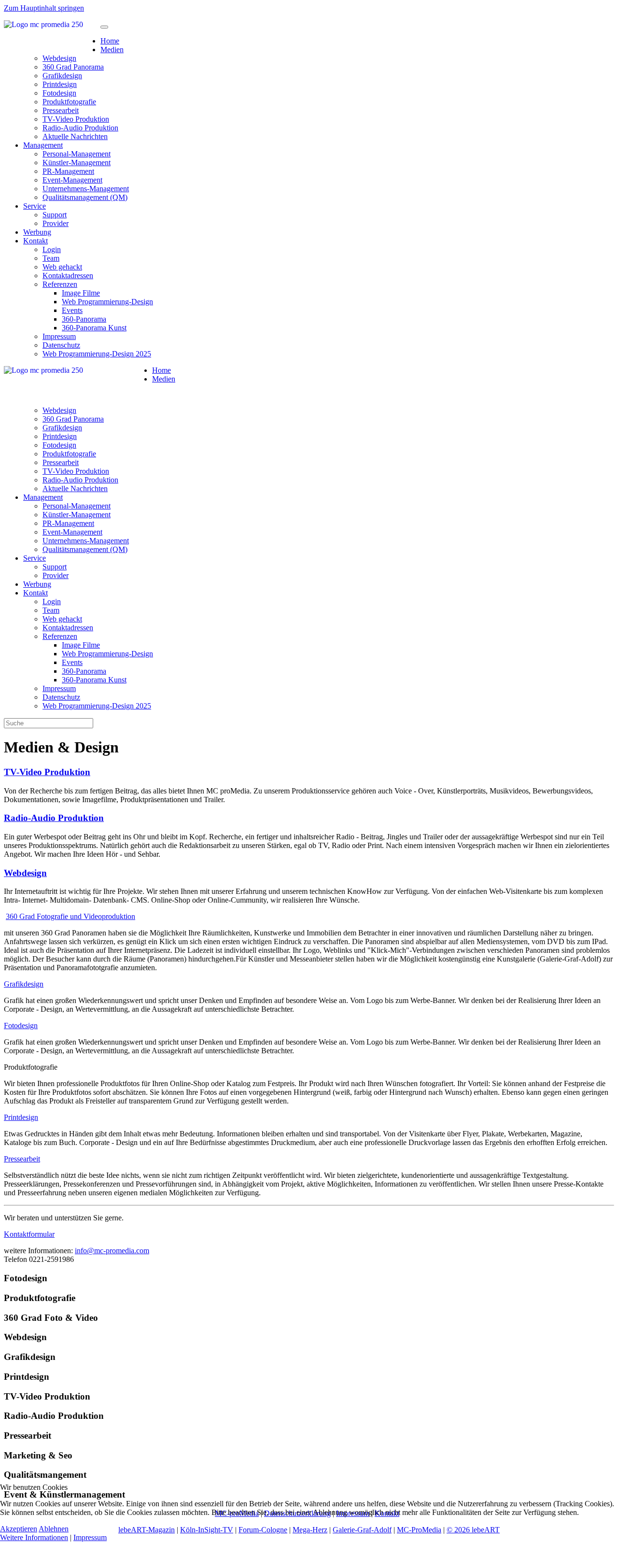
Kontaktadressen (67, 275)
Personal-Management (76, 154)
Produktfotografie (69, 102)
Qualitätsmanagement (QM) (84, 197)
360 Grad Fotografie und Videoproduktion (70, 916)
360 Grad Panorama (73, 67)
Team (50, 258)
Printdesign (59, 84)
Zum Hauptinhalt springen (44, 8)
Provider (55, 223)
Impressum (59, 336)
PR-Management (68, 171)
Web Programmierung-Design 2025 (96, 354)
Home (109, 41)
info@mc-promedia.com (112, 1250)
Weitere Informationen (34, 1537)
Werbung (37, 232)
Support (54, 215)
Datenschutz (61, 345)
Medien (112, 49)
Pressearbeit (60, 110)
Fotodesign (59, 93)
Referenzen (59, 284)
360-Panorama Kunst (94, 328)
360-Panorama (84, 319)
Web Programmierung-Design (107, 301)
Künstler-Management (76, 162)
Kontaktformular (29, 1234)
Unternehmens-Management (85, 188)
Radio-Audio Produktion (80, 128)
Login (51, 249)
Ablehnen (54, 1529)
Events (72, 310)
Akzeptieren (18, 1529)
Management (43, 145)
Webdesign (59, 58)
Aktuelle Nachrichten (75, 136)
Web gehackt (62, 267)
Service (34, 206)
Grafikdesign (62, 75)
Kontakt (35, 241)
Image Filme (81, 293)
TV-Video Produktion (75, 119)
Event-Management (72, 180)
